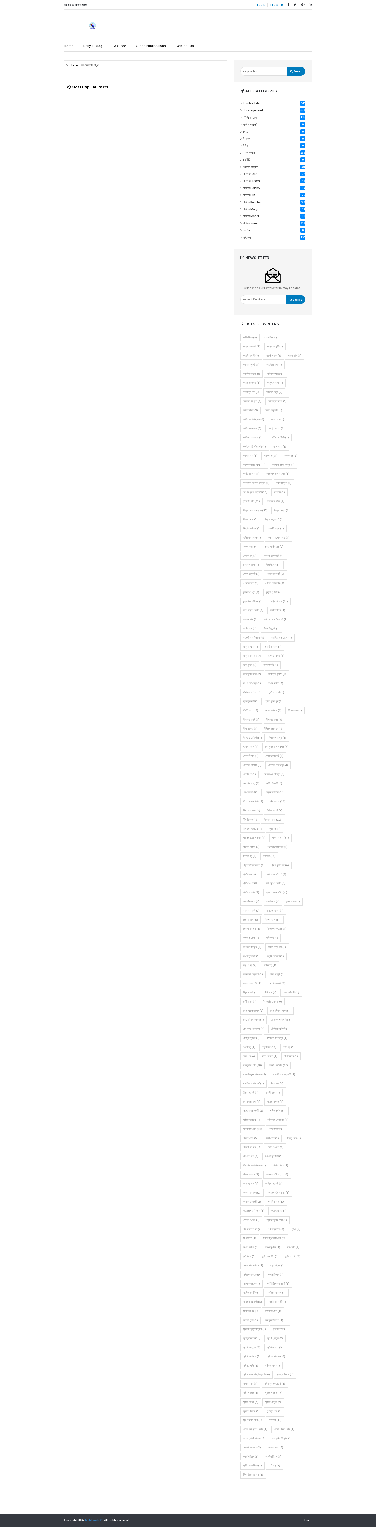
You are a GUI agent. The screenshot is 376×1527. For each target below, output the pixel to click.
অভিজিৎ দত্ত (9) (274, 392)
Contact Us (185, 46)
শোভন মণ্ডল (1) (251, 1220)
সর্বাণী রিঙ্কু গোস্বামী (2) (278, 1283)
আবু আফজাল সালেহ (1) (277, 473)
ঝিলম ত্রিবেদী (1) (272, 628)
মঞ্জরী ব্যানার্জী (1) (251, 956)
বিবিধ (273, 145)
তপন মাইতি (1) (271, 665)
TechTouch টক (94, 1520)
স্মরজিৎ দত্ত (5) (275, 1447)
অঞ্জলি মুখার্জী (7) (251, 355)
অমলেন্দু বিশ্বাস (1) (252, 401)
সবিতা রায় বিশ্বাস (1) (253, 1265)
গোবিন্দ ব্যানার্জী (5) (275, 574)
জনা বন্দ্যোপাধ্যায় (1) (253, 610)
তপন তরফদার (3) (276, 655)
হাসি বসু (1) (274, 1465)
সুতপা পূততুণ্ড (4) (251, 1347)
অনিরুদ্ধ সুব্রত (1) (276, 373)
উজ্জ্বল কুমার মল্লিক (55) (255, 510)
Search (297, 71)
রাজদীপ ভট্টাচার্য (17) (278, 1065)
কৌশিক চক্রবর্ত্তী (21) (274, 555)
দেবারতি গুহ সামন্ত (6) (273, 774)
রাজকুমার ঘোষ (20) (252, 1065)
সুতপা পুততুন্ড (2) (275, 1338)
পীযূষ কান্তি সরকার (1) (253, 865)
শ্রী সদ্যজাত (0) (276, 1229)
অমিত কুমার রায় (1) (277, 401)
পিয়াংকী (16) (269, 856)
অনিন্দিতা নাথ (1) (274, 364)
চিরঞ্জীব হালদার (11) (279, 601)
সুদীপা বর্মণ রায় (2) (251, 1356)
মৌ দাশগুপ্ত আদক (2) (253, 1028)
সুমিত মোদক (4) (250, 1402)
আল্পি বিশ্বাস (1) (283, 483)
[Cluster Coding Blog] (92, 25)
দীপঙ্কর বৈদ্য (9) (274, 719)
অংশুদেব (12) (290, 455)
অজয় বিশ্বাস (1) (272, 337)
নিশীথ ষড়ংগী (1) (274, 810)
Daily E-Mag (92, 46)
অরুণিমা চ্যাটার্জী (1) (279, 437)
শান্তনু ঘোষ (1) (293, 1138)
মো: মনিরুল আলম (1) (253, 1019)
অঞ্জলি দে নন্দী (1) (275, 346)
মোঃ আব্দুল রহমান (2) (253, 1010)
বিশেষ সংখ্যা (274, 153)
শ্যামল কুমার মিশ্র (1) (277, 1220)
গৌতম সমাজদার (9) (274, 583)
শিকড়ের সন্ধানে (274, 167)
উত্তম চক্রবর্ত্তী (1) (274, 519)
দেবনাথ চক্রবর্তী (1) (274, 756)
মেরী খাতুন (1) (250, 1001)
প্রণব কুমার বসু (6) (280, 865)
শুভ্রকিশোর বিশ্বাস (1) (253, 1210)
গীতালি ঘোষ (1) (273, 564)
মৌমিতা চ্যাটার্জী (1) (280, 1028)
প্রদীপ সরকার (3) (251, 892)
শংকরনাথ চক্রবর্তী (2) (253, 1110)
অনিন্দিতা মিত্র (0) (251, 373)
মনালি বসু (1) (270, 965)
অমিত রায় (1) (277, 419)
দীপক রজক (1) (295, 710)
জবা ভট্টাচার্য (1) (277, 610)
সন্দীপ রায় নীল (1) (270, 1256)
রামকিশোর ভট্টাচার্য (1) (253, 1083)
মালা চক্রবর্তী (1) (277, 983)
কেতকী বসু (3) (250, 555)
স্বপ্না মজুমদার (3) (252, 1447)
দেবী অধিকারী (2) (274, 783)
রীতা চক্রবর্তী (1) (250, 1092)
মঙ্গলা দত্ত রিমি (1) (277, 947)
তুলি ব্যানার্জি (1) (276, 692)
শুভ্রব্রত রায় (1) (279, 1210)
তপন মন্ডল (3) (250, 665)
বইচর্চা (273, 131)
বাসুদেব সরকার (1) (275, 910)
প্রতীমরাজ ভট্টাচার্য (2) (276, 874)
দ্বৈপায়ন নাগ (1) (251, 792)
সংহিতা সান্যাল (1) (277, 1292)
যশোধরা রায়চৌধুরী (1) (277, 1038)
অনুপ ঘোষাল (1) (275, 382)
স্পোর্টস (273, 230)
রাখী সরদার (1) (291, 1056)
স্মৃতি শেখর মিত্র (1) (252, 1465)
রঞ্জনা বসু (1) (249, 1047)
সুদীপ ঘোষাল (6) (275, 1347)
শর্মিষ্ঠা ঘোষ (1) (272, 1138)
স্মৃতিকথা (274, 237)
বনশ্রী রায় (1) (272, 901)
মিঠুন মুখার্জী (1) (250, 992)
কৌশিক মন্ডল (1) (251, 564)
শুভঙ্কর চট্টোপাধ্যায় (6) (277, 1174)
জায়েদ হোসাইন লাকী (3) (275, 619)
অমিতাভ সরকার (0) (252, 428)
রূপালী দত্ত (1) (272, 1092)
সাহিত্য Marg (274, 209)
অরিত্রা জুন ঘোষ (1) (253, 437)
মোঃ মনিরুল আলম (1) (280, 1010)
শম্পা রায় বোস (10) (252, 1129)
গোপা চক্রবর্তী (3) (251, 574)
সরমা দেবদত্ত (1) (251, 1283)
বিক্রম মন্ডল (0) (250, 919)
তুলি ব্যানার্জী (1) (251, 701)
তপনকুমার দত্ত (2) (252, 674)
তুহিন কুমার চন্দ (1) (274, 701)
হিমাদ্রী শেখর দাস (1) (253, 1474)
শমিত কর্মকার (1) (278, 1110)
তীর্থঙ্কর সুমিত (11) (252, 692)
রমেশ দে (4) (249, 1056)
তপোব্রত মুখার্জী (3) (277, 674)
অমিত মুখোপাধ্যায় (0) (253, 419)
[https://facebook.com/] (288, 4)
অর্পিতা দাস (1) (250, 455)
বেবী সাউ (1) (272, 937)
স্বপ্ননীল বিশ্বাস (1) (282, 1438)
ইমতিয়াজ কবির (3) (275, 501)
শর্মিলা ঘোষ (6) (250, 1138)
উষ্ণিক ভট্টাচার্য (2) (252, 528)
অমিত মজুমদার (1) (273, 410)
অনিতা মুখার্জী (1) (251, 364)
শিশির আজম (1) (280, 1165)
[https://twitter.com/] (295, 4)
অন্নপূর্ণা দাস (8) (251, 392)
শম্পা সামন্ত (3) (277, 1129)
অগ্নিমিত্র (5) (250, 337)
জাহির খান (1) (250, 628)
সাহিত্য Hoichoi (274, 188)
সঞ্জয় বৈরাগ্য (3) (250, 1247)
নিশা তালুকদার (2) (251, 810)
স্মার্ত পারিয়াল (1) (273, 1456)
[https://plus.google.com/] (303, 4)
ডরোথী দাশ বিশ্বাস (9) (253, 637)
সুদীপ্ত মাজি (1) (250, 1365)
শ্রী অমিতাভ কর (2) (252, 1229)
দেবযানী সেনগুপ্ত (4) (278, 765)
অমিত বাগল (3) (250, 410)
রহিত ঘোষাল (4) (269, 1056)
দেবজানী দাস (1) (250, 756)
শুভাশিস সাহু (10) (276, 1201)
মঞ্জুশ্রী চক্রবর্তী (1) (275, 956)
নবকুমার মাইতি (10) (275, 792)
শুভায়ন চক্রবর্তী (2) (252, 1201)
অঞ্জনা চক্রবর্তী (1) (251, 346)
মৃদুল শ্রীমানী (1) (291, 992)
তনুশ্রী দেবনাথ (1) (273, 646)
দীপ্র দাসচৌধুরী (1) (277, 737)
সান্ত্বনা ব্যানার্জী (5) (252, 1301)
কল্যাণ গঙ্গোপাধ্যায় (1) (278, 537)
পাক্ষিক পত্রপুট (273, 124)
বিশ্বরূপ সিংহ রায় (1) (276, 928)
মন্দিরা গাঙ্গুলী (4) (277, 974)
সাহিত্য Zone (274, 223)
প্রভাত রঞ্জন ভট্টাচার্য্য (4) (277, 892)
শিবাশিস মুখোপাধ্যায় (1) (254, 1165)
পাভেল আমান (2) (251, 847)
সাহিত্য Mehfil (274, 216)
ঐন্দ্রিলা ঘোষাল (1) (252, 537)
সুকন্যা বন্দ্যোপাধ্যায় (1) (254, 1329)
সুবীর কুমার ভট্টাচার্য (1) (274, 1383)
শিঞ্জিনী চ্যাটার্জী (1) (274, 1156)
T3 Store (119, 46)
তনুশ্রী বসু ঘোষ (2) (252, 655)
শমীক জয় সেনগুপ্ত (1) (277, 1119)
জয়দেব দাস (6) (250, 619)
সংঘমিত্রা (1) (249, 1238)
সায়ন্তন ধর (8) (250, 1311)
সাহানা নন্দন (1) (250, 1320)
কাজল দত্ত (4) (250, 546)
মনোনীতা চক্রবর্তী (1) (253, 974)
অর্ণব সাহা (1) (279, 446)
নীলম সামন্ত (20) (272, 819)
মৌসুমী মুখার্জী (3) (251, 1038)
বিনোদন (273, 138)
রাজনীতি (273, 160)
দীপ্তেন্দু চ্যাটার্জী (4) (252, 737)
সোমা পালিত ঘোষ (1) (284, 1429)
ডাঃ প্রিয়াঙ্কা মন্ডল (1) (281, 637)
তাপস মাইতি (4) (275, 683)
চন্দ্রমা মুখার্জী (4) (274, 592)
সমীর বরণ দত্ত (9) (252, 1274)
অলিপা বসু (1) (270, 455)
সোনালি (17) (275, 1420)
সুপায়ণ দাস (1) (250, 1383)
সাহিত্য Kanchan (274, 202)
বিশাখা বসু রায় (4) (251, 928)
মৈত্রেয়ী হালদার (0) (273, 1001)
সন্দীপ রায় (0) (249, 1256)
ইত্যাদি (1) (279, 492)
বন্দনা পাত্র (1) (293, 901)
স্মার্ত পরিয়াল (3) (250, 1456)
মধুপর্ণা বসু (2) (250, 965)
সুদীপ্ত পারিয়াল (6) (276, 1356)
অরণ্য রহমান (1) (276, 428)
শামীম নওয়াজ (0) (275, 1147)
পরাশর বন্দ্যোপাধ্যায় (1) (254, 837)
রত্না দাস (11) (269, 1047)
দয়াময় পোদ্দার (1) (273, 710)
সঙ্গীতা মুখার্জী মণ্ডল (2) (274, 1238)
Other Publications (151, 46)
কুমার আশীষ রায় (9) (274, 546)
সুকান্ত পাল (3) (280, 1329)
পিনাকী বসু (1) (249, 856)
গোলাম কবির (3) (250, 583)
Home (69, 46)
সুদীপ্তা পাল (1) (272, 1365)
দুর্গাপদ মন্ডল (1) (250, 746)
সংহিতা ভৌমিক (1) (252, 1292)
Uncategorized (274, 110)
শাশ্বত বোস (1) (250, 1156)
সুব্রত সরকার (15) (273, 1392)
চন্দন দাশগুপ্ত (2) (251, 592)
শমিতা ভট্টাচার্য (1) (251, 1119)
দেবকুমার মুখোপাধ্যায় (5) (276, 746)
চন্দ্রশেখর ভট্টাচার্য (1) (253, 601)
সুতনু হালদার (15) (251, 1338)
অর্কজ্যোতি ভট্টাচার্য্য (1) (254, 446)
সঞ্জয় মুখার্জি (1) (272, 1247)
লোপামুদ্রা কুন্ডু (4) (251, 1101)
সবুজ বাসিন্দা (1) (277, 1265)
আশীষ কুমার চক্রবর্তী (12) (255, 492)
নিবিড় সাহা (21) (277, 801)
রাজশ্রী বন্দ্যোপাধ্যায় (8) (254, 1074)
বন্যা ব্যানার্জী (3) (251, 910)
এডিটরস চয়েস (274, 117)
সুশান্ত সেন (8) (274, 1411)
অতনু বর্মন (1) (294, 355)
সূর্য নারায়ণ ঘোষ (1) (252, 1420)
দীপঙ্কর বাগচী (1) (251, 719)
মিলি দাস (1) (270, 992)
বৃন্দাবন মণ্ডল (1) (251, 937)
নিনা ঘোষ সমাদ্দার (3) (253, 801)
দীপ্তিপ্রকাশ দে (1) (273, 728)
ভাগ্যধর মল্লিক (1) (252, 947)
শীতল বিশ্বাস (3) (251, 1174)
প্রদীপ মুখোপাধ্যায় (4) (275, 883)
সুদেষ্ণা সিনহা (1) (285, 1374)
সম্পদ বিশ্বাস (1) (276, 1274)
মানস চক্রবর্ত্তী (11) (253, 983)
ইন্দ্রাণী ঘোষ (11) (251, 501)
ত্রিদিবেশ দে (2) (250, 710)
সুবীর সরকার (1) (250, 1392)
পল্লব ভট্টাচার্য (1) (280, 837)
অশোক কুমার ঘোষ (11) (254, 464)
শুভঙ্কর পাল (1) (250, 1183)
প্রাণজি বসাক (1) (251, 901)
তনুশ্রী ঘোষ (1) (250, 646)
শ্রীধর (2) (295, 1229)
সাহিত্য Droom (274, 181)
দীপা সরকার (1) (250, 728)
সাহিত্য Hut (274, 195)
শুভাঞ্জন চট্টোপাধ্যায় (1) (278, 1192)
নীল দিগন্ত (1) (250, 819)
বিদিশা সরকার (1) (273, 919)
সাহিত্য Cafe (274, 174)
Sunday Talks (274, 103)
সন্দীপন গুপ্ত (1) (292, 1256)
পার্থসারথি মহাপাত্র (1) (277, 847)
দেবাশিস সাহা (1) (251, 783)
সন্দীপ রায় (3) (293, 1247)
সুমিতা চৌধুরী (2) (273, 1402)
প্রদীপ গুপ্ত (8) (250, 883)
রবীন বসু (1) (289, 1047)
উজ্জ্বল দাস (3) (250, 519)
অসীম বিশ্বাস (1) (251, 473)
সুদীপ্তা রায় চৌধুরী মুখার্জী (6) (256, 1374)
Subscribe (295, 299)
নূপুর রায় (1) (274, 828)
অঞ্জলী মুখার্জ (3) (273, 355)
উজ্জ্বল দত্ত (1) (281, 510)
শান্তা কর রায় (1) (251, 1147)
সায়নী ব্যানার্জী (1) (277, 1301)
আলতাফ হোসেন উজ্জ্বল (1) (256, 483)
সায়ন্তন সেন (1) (273, 1311)
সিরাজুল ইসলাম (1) (274, 1320)
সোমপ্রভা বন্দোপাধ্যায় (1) (255, 1429)
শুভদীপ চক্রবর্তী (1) (273, 1183)
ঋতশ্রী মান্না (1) (276, 528)
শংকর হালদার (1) (275, 1101)
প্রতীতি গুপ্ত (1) (251, 874)
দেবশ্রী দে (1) (249, 774)
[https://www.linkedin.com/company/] (311, 4)
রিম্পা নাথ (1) (277, 1083)
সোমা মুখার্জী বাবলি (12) (254, 1438)
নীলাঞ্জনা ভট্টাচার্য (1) (252, 828)
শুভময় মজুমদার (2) (252, 1192)
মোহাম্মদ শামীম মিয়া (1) (282, 1019)
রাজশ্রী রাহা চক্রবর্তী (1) (284, 1074)
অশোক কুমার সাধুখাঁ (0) (283, 464)
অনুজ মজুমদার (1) (251, 382)
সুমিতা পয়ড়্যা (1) (251, 1411)
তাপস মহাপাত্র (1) (252, 683)
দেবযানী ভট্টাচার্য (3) (252, 765)
